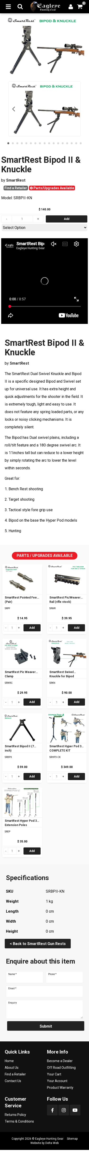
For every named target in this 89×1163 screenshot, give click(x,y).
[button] (8, 143)
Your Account (57, 1081)
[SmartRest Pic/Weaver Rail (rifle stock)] (67, 579)
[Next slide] (75, 109)
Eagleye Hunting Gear (49, 1138)
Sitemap (72, 1138)
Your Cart (54, 1074)
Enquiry (12, 1003)
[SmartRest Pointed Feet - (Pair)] (22, 579)
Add (32, 627)
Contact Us (13, 1081)
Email (12, 988)
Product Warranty (60, 1087)
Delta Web (52, 1143)
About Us (12, 1067)
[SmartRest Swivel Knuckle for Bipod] (67, 654)
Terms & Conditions (19, 1121)
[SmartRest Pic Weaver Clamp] (22, 654)
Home (9, 1061)
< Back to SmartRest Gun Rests (38, 943)
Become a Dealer (60, 1061)
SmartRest (15, 180)
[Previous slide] (14, 109)
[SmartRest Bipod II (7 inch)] (22, 728)
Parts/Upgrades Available (53, 188)
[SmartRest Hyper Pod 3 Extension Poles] (22, 802)
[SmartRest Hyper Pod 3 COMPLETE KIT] (67, 728)
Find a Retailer (16, 188)
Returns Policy (15, 1115)
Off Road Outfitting (61, 1067)
